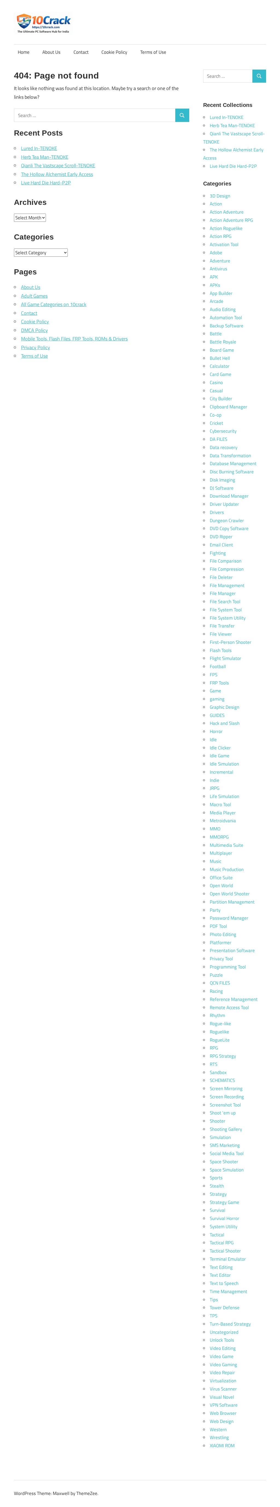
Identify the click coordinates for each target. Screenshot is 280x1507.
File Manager (223, 593)
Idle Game (219, 755)
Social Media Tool (227, 1153)
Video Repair (222, 1372)
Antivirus (218, 268)
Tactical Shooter (225, 1250)
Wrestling (219, 1437)
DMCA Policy (34, 330)
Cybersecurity (223, 431)
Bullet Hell (220, 358)
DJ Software (222, 488)
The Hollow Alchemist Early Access (57, 174)
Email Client (221, 544)
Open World (221, 885)
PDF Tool (218, 926)
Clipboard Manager (228, 406)
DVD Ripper (221, 536)
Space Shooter (224, 1161)
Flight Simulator (225, 658)
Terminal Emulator (228, 1259)
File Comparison (225, 560)
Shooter (217, 1121)
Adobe (216, 252)
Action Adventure (227, 212)
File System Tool (226, 609)
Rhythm (217, 1015)
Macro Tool (220, 804)
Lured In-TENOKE (39, 148)
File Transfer (222, 625)
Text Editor (220, 1275)
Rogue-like (220, 1023)
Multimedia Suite (226, 845)
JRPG (214, 788)
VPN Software (224, 1405)
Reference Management (234, 999)
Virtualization (223, 1380)
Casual (216, 390)
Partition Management (232, 901)
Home (24, 52)
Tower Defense (225, 1307)
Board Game (222, 350)
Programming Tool (228, 966)
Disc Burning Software (232, 471)
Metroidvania (223, 820)
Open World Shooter (230, 893)
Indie (214, 780)
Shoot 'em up (223, 1112)
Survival (217, 1210)
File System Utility (228, 617)
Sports (216, 1177)
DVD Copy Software (229, 528)
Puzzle (216, 975)
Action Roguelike (226, 228)
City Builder (221, 398)
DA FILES (218, 439)
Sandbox (218, 1072)
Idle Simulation (224, 763)
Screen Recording (227, 1096)
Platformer (220, 942)
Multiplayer (221, 853)
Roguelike (219, 1031)
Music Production (227, 869)
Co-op (215, 414)
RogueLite (220, 1039)
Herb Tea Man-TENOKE (44, 157)
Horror (216, 731)
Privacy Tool (221, 958)
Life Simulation (224, 796)
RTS (213, 1064)
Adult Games (34, 296)
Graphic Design (224, 707)
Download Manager (229, 496)
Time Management (228, 1291)
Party (215, 910)
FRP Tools (219, 682)
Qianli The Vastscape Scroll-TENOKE (58, 165)
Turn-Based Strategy (230, 1323)
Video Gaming (223, 1364)
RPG (214, 1047)
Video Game (222, 1356)
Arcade (216, 301)
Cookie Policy (114, 52)
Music (215, 861)
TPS (213, 1315)
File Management (227, 585)
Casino (216, 382)
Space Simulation (227, 1169)
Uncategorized (224, 1332)
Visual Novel (222, 1397)
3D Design (220, 195)
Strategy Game (224, 1202)
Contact (81, 52)
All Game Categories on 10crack (53, 304)
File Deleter (221, 577)
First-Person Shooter (230, 642)
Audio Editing (223, 309)
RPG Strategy (223, 1056)
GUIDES (217, 715)
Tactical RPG (222, 1242)
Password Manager (229, 918)
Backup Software (226, 325)
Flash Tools (221, 650)
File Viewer (221, 634)
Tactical (217, 1234)
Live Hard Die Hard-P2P (46, 182)
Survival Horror (224, 1218)
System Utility (223, 1226)
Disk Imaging (222, 479)
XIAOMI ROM (222, 1445)
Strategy (218, 1194)
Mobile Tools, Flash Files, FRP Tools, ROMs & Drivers (74, 338)
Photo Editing (223, 934)
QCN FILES (220, 982)
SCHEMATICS (222, 1080)
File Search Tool (225, 601)
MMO (215, 828)
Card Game (220, 374)
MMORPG (219, 837)
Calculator (219, 366)
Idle (213, 739)
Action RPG (220, 236)
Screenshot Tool (225, 1104)
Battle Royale (223, 341)
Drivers (217, 512)
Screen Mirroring (226, 1088)
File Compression (227, 569)
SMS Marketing (225, 1145)
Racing (216, 991)
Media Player (223, 812)
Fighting (218, 553)
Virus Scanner (223, 1388)
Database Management (233, 463)
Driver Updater (224, 504)
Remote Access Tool (229, 1007)
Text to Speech (224, 1283)
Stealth (217, 1185)
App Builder (221, 293)
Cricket (216, 423)
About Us (51, 52)
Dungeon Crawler (227, 520)
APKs (215, 285)
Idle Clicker (220, 747)
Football (218, 666)
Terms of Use (153, 52)
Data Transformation (230, 455)
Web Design (222, 1421)
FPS (213, 674)
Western (218, 1429)
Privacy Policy (35, 347)
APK (214, 276)
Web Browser (223, 1413)
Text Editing (221, 1267)
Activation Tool (224, 244)
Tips (214, 1299)
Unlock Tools (222, 1340)
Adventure (220, 260)
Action (216, 203)
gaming (217, 698)
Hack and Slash (225, 723)
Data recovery (223, 447)
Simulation (220, 1137)
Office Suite (221, 877)
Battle (216, 333)
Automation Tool (226, 317)
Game (215, 690)
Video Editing (223, 1348)
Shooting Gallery (226, 1129)
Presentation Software (232, 950)
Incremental (221, 772)
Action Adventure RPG (231, 220)
